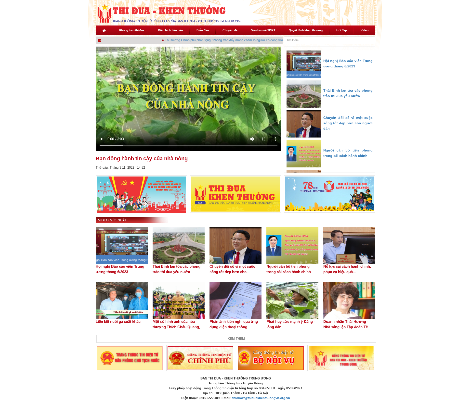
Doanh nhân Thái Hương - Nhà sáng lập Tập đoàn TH (345, 324)
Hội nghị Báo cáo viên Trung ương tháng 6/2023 (120, 269)
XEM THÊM (236, 338)
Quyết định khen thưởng (306, 30)
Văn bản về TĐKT (263, 30)
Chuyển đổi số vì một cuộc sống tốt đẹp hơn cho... (232, 269)
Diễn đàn (202, 30)
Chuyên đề (229, 30)
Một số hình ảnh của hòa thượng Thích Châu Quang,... (178, 324)
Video (364, 30)
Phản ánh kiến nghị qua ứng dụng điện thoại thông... (233, 324)
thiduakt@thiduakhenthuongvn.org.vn (261, 398)
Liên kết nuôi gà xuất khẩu (118, 321)
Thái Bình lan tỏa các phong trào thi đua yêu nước (176, 269)
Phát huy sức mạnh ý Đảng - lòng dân (290, 324)
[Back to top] (453, 385)
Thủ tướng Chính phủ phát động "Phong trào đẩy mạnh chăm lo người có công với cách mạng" (227, 40)
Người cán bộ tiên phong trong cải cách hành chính (288, 269)
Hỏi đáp (341, 30)
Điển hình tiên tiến (170, 30)
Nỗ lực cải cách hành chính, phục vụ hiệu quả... (347, 269)
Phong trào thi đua (131, 30)
